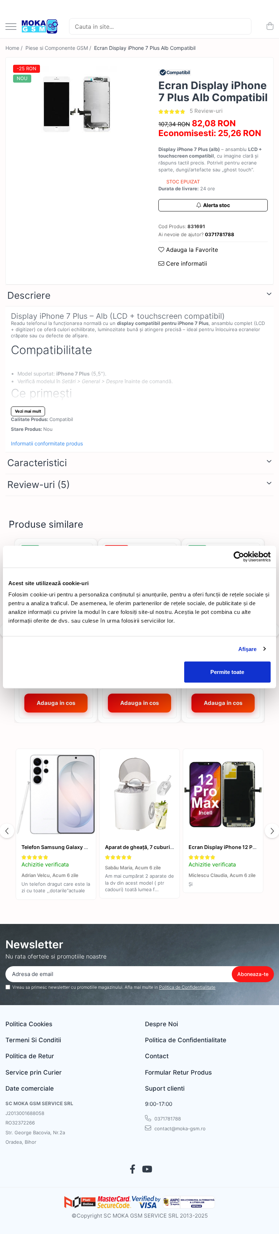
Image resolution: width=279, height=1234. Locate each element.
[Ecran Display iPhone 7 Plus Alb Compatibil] (75, 104)
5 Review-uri (206, 110)
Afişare (247, 649)
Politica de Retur (29, 1056)
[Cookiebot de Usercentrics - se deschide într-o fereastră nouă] (239, 556)
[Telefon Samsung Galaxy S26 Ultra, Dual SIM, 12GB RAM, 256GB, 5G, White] (56, 794)
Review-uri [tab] (38, 484)
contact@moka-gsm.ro (179, 1128)
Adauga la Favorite (191, 249)
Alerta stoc (216, 205)
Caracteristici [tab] (37, 462)
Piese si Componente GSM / (59, 48)
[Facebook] (132, 1169)
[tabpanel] (75, 104)
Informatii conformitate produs (47, 443)
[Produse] (11, 27)
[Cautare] (242, 26)
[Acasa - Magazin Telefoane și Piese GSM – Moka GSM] (40, 26)
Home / (14, 48)
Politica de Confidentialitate (187, 987)
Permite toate (227, 672)
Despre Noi (161, 1024)
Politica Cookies (28, 1024)
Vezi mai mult (28, 411)
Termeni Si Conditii (33, 1040)
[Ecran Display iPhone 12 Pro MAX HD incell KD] (223, 794)
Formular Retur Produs (178, 1072)
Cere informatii (185, 263)
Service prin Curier (33, 1072)
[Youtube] (146, 1169)
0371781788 (167, 1119)
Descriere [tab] (28, 295)
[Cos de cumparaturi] (270, 26)
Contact (157, 1056)
